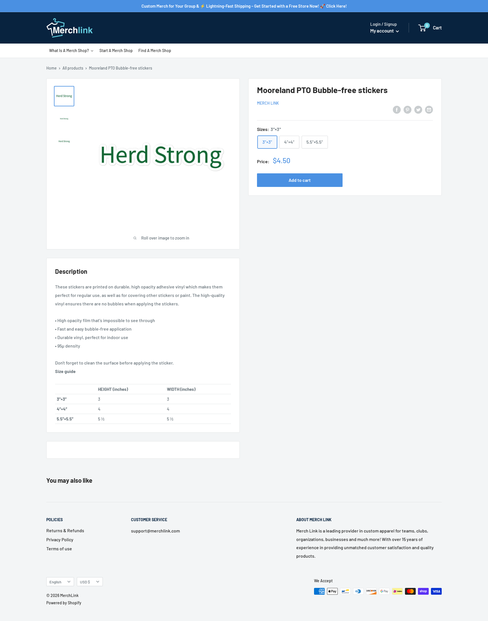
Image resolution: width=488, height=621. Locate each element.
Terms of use (59, 548)
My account (382, 30)
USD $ (85, 581)
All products (72, 68)
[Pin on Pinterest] (407, 109)
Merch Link (268, 103)
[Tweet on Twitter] (418, 109)
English (55, 581)
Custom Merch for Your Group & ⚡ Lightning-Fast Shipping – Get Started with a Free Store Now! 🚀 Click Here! (244, 5)
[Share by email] (429, 109)
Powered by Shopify (63, 602)
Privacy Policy (59, 539)
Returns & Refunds (65, 530)
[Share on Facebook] (397, 109)
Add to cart (300, 180)
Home (51, 68)
